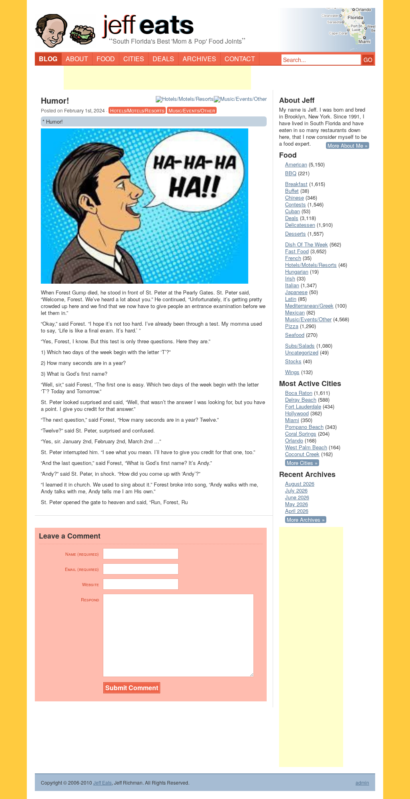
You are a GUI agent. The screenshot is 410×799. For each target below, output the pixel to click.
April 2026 (296, 511)
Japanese (296, 292)
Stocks (293, 361)
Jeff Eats (102, 782)
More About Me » (348, 145)
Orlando (294, 440)
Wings (292, 372)
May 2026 (296, 504)
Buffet (292, 190)
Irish (290, 278)
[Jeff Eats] (205, 26)
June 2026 (297, 497)
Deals (163, 58)
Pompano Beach (304, 427)
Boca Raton (298, 392)
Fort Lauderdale (303, 406)
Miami (292, 420)
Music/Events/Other (192, 110)
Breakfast (296, 184)
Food (105, 58)
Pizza (291, 326)
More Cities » (302, 462)
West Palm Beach (306, 447)
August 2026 (299, 483)
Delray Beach (300, 399)
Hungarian (296, 271)
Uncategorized (301, 352)
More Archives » (306, 519)
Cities (133, 58)
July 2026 (296, 490)
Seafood (294, 334)
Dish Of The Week (306, 244)
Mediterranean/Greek (309, 305)
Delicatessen (300, 224)
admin (362, 782)
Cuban (292, 211)
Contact (240, 58)
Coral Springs (300, 433)
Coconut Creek (302, 454)
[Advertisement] (157, 78)
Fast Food (297, 251)
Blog (48, 58)
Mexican (295, 312)
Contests (295, 204)
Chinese (294, 197)
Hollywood (297, 413)
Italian (292, 285)
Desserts (295, 233)
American (296, 164)
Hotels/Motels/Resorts (137, 110)
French (293, 258)
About (77, 58)
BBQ (290, 173)
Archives (199, 58)
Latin (290, 298)
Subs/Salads (300, 345)
